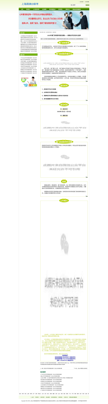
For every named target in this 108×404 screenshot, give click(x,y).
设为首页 (81, 1)
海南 (75, 393)
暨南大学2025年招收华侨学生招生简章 (28, 39)
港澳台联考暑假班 (77, 9)
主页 (22, 9)
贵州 (83, 393)
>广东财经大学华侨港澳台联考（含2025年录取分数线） (51, 390)
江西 (56, 393)
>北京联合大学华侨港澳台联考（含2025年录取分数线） (51, 381)
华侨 (71, 362)
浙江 (48, 393)
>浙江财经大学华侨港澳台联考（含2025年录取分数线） (51, 379)
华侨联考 (79, 362)
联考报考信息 (49, 32)
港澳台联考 (56, 364)
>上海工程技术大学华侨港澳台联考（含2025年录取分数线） (52, 384)
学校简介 (28, 9)
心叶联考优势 (36, 9)
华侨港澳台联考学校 (44, 364)
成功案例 (44, 9)
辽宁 (33, 393)
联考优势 (42, 397)
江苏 (45, 393)
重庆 (78, 393)
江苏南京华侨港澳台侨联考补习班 (33, 4)
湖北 (64, 393)
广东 (70, 393)
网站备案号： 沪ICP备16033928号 (79, 400)
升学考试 (73, 362)
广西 (72, 393)
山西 (28, 393)
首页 (44, 32)
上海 (76, 362)
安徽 (51, 393)
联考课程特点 (52, 9)
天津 (23, 393)
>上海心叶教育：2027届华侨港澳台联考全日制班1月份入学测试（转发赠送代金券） (56, 377)
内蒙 (31, 393)
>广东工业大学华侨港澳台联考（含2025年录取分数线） (51, 374)
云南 (86, 393)
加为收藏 (87, 1)
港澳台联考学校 (51, 364)
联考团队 (60, 9)
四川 (81, 393)
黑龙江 (39, 393)
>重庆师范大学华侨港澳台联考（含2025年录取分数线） (51, 388)
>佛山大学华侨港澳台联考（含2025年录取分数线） (50, 376)
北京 (20, 393)
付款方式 (67, 9)
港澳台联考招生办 (84, 362)
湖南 (67, 393)
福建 (53, 393)
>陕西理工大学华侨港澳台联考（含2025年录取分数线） (51, 386)
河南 (62, 393)
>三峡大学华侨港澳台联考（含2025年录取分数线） (50, 383)
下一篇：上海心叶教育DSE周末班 (80, 368)
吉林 (36, 393)
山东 (59, 393)
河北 (25, 393)
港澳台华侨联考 (62, 364)
